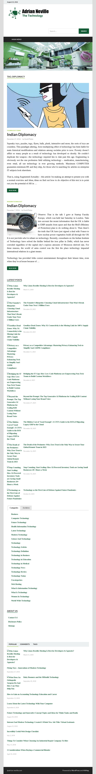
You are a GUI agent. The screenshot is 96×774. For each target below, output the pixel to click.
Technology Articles (19, 547)
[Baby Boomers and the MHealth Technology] (14, 677)
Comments (25, 644)
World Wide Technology (21, 601)
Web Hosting (16, 584)
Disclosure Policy (15, 622)
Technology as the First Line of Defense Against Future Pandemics (49, 490)
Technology (15, 543)
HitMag (86, 770)
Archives (26, 508)
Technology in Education (21, 559)
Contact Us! (13, 618)
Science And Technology (21, 539)
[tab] (14, 508)
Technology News (18, 568)
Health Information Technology (23, 527)
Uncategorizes (16, 580)
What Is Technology (19, 592)
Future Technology (18, 522)
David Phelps (28, 139)
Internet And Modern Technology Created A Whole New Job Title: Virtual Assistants (40, 722)
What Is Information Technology (24, 588)
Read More (12, 189)
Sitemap (11, 626)
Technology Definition (20, 551)
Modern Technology (14, 201)
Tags (35, 644)
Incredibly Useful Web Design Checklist (23, 731)
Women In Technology (20, 597)
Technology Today (14, 130)
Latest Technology (18, 531)
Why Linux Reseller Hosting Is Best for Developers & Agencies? (48, 286)
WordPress (76, 770)
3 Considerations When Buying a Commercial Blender (28, 750)
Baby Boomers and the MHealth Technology (41, 677)
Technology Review (19, 572)
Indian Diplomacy (21, 134)
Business (14, 514)
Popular (13, 644)
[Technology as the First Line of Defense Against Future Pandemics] (14, 490)
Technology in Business (20, 555)
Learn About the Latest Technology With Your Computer (30, 704)
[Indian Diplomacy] (48, 105)
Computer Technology (20, 518)
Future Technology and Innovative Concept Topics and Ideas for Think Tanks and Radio (42, 713)
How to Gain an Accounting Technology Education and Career (32, 694)
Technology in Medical (20, 564)
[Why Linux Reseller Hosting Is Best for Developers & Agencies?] (14, 286)
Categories (14, 508)
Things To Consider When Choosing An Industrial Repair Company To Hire (37, 741)
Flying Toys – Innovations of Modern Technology (26, 668)
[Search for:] (69, 31)
